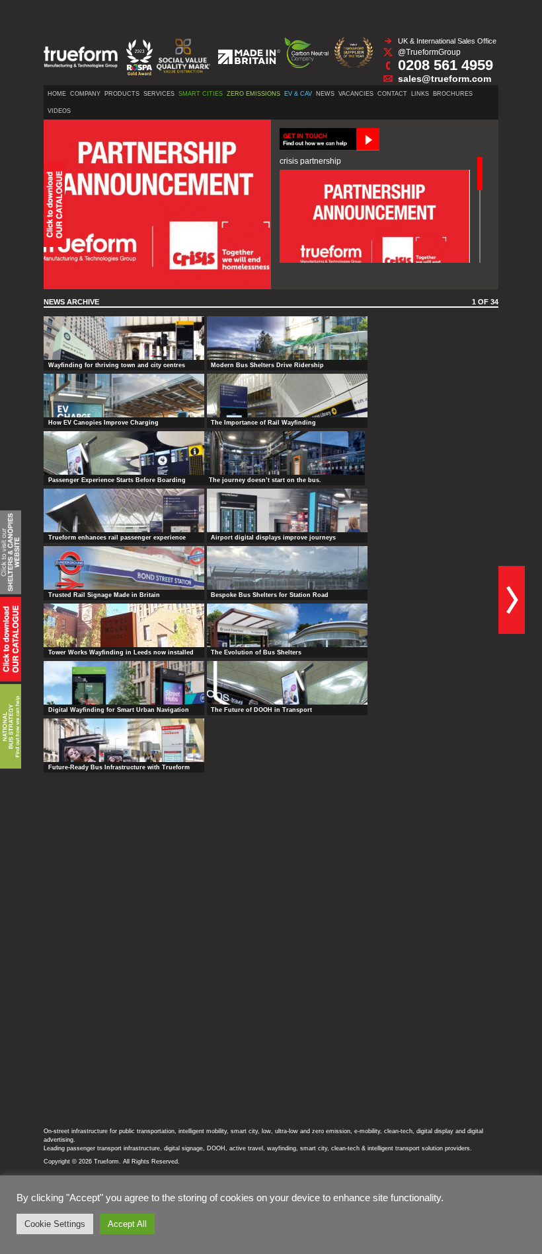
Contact (392, 93)
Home (57, 93)
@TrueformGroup (429, 52)
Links (420, 93)
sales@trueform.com (444, 78)
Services (158, 93)
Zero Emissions (253, 93)
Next (511, 600)
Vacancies (355, 93)
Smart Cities (200, 93)
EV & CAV (298, 93)
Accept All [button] (127, 1224)
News (325, 93)
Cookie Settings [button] (54, 1224)
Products (121, 93)
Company (85, 93)
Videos (59, 111)
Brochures (453, 93)
